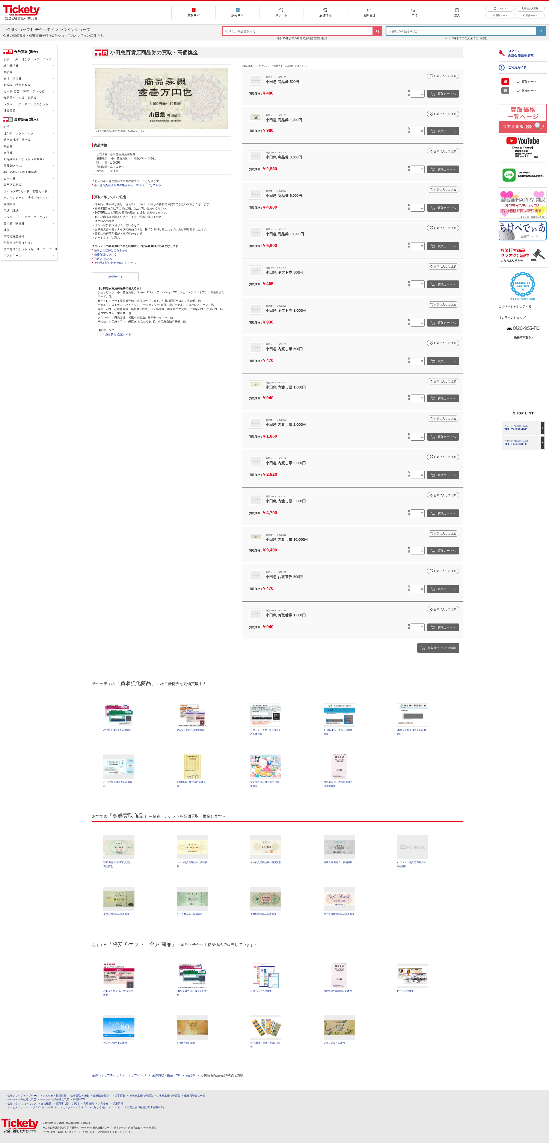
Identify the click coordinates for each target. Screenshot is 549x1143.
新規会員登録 (530, 8)
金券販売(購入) (101, 1095)
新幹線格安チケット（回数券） (24, 159)
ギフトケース (12, 255)
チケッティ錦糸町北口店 (54, 1099)
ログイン (501, 8)
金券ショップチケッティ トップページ (119, 1075)
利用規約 (88, 1103)
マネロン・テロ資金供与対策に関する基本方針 (138, 1107)
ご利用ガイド (115, 276)
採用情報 (118, 1103)
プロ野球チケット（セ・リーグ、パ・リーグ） (30, 249)
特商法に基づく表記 (67, 1103)
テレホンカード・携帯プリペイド (25, 197)
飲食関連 (9, 204)
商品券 (7, 72)
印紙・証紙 (10, 210)
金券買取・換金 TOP (166, 1075)
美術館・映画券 (13, 223)
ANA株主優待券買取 (141, 1095)
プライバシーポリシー (46, 1107)
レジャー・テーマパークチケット (25, 104)
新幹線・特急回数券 (16, 85)
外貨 (6, 230)
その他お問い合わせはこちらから (115, 262)
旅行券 (7, 152)
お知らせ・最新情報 (54, 1095)
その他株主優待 (13, 236)
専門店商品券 (12, 185)
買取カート (501, 15)
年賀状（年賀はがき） (18, 242)
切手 (6, 127)
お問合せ (103, 1103)
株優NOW (79, 1099)
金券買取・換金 (80, 1095)
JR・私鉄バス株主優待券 (20, 172)
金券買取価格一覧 (194, 1095)
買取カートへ (447, 93)
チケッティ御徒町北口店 (22, 1099)
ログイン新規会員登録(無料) (521, 53)
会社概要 (46, 1103)
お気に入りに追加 (445, 75)
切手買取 (120, 1095)
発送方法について (105, 258)
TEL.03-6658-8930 (516, 443)
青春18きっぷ (12, 165)
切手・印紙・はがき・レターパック (27, 59)
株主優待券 (10, 65)
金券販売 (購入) (26, 119)
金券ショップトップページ (23, 1095)
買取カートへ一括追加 (442, 647)
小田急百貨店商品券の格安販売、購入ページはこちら (127, 185)
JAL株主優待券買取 (168, 1095)
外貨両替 (9, 110)
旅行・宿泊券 (12, 78)
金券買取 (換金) (26, 52)
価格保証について (105, 254)
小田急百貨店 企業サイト (115, 334)
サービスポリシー (18, 1107)
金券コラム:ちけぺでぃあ (22, 1103)
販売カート (531, 15)
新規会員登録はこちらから (111, 250)
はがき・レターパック (18, 133)
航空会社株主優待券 (16, 140)
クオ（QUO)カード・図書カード (25, 191)
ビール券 (9, 178)
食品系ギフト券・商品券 (19, 97)
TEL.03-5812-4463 (516, 428)
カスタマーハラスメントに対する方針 (85, 1107)
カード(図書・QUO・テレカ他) (24, 91)
